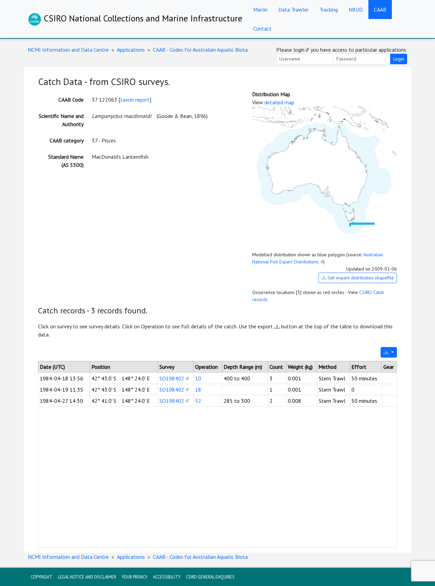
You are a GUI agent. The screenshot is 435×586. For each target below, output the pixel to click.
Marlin (260, 9)
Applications (131, 49)
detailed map (279, 102)
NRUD (356, 9)
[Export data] (389, 352)
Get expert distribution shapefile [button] (360, 278)
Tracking (328, 9)
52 (198, 400)
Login (398, 59)
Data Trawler (293, 9)
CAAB (380, 9)
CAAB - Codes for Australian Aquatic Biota (200, 49)
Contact (262, 28)
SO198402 (171, 378)
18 (198, 389)
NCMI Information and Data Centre (68, 49)
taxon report (135, 99)
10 (198, 378)
